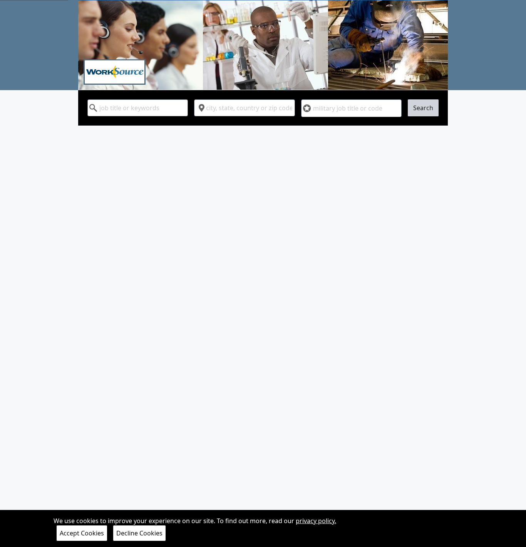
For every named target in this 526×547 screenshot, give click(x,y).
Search (423, 108)
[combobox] (137, 107)
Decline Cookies (139, 533)
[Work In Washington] (263, 45)
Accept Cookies (82, 533)
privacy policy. (316, 521)
